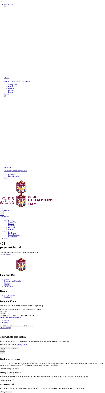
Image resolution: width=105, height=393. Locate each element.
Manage (15, 348)
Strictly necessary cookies (8, 369)
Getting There (12, 85)
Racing (6, 94)
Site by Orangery (5, 328)
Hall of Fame (12, 237)
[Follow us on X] (4, 257)
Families (11, 86)
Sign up (3, 313)
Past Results (12, 174)
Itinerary (11, 92)
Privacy (6, 320)
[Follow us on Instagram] (7, 257)
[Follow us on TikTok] (10, 257)
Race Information (13, 176)
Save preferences (6, 392)
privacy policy (22, 344)
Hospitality (11, 88)
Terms (6, 322)
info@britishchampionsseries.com (11, 317)
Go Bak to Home (5, 254)
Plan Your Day (9, 4)
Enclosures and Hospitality (12, 281)
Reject (9, 348)
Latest (6, 178)
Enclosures (11, 90)
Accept (3, 348)
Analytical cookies (6, 380)
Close (2, 350)
